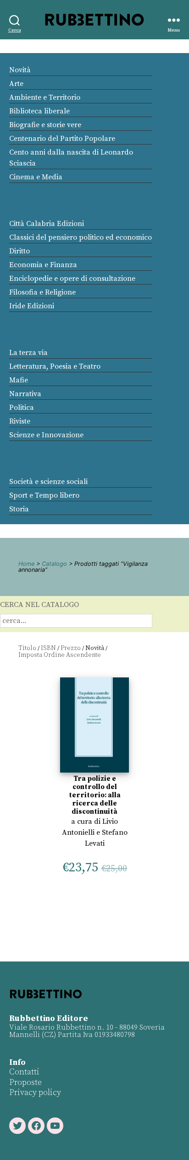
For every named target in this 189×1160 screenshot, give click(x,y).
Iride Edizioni (31, 306)
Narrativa (25, 393)
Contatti (24, 1072)
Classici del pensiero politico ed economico (80, 237)
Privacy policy (35, 1092)
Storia (19, 509)
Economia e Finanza (43, 264)
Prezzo (71, 648)
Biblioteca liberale (39, 111)
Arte (16, 83)
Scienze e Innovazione (46, 435)
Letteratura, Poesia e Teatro (54, 366)
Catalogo (54, 563)
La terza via (28, 352)
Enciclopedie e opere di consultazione (72, 278)
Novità (20, 70)
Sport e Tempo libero (44, 495)
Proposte (25, 1082)
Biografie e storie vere (45, 124)
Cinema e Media (35, 177)
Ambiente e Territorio (44, 97)
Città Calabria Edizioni (46, 223)
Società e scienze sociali (48, 481)
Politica (21, 407)
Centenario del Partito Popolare (62, 138)
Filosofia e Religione (42, 292)
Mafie (18, 380)
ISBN (48, 648)
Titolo (27, 648)
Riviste (19, 421)
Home (26, 563)
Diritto (19, 251)
